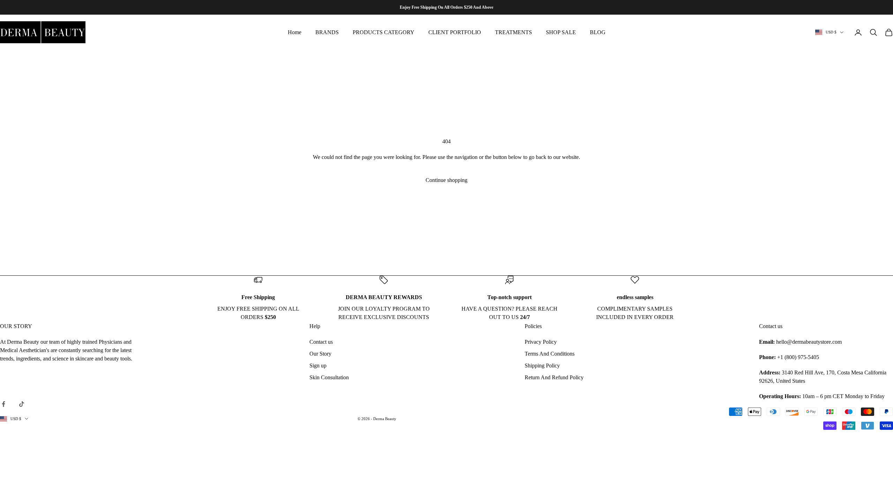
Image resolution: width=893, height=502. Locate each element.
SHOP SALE (561, 32)
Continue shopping (446, 180)
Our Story (320, 354)
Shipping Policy (542, 365)
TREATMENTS (513, 32)
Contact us (321, 342)
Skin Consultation (329, 377)
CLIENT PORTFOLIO (454, 32)
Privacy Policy (541, 342)
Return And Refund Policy (554, 377)
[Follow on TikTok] (21, 404)
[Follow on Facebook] (3, 404)
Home (294, 32)
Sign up (318, 365)
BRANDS (327, 32)
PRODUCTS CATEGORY (383, 32)
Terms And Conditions (550, 354)
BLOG (598, 32)
